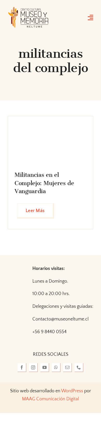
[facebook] (22, 367)
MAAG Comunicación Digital (50, 399)
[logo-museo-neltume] (28, 8)
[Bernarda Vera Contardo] (38, 125)
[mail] (67, 367)
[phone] (79, 367)
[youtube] (44, 367)
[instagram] (33, 367)
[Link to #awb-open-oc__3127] (90, 17)
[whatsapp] (56, 367)
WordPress (72, 391)
